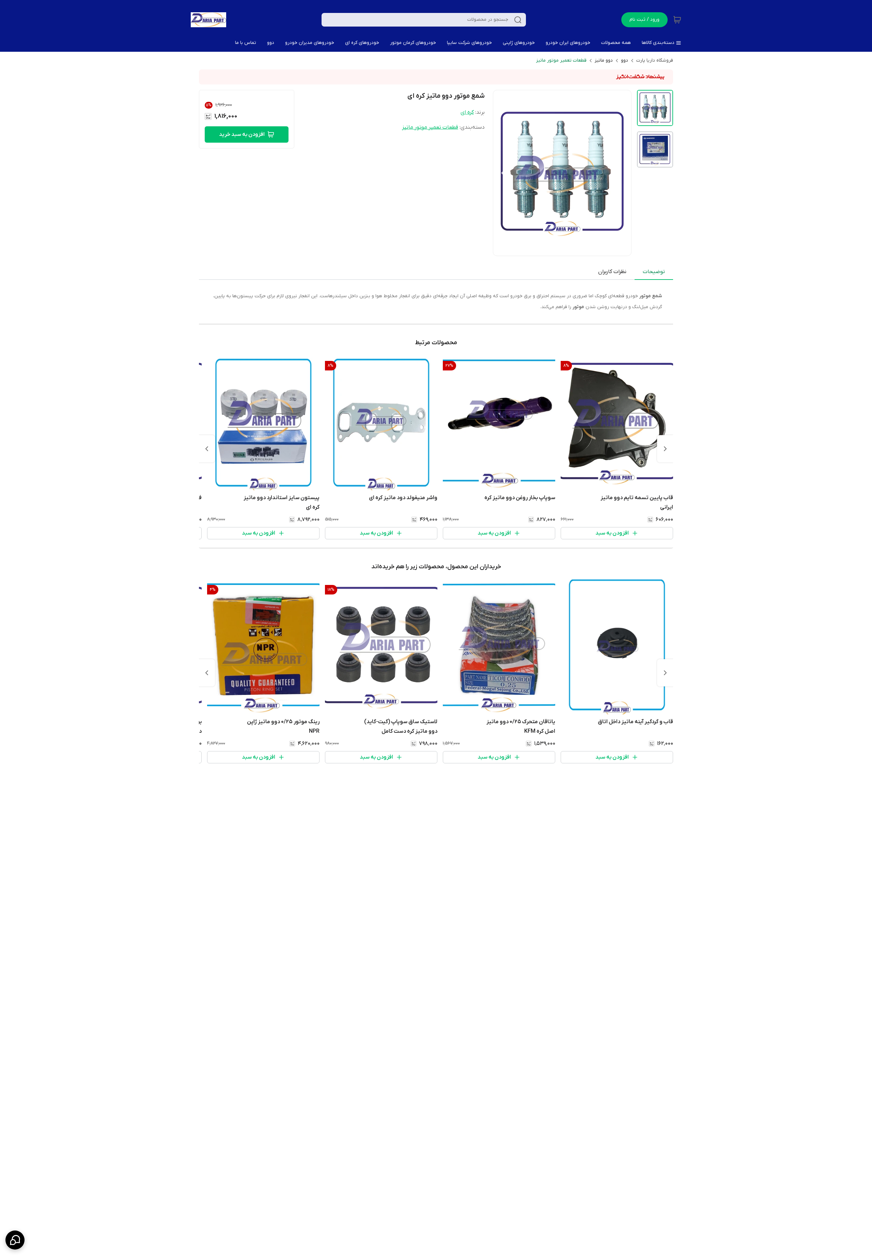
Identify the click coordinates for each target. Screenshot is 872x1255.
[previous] (665, 448)
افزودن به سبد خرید (242, 134)
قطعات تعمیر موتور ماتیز (561, 60)
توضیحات (654, 271)
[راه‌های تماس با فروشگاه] (15, 1240)
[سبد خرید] (677, 20)
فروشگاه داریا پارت (654, 60)
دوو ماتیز (604, 60)
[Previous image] (503, 173)
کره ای (467, 112)
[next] (207, 448)
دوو (624, 60)
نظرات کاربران (612, 271)
